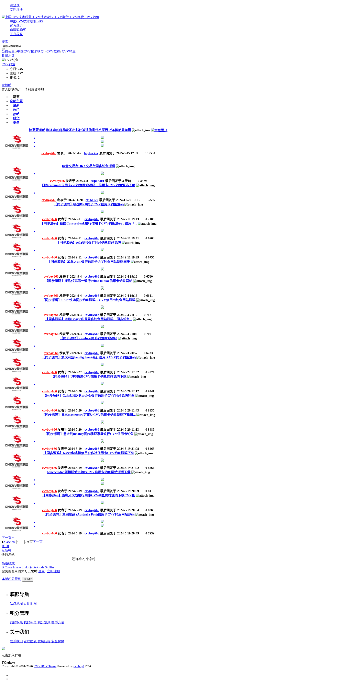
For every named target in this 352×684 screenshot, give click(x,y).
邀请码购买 (18, 30)
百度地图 (30, 603)
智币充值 (57, 622)
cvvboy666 (49, 153)
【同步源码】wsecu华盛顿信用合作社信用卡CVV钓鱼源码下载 (88, 453)
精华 (16, 118)
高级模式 (8, 563)
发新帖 (6, 85)
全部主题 (16, 101)
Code (40, 567)
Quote (32, 567)
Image (17, 567)
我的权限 (16, 622)
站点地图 (16, 603)
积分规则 (44, 622)
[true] (3, 48)
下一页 (38, 542)
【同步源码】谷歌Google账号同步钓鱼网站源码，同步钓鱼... (88, 319)
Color (8, 567)
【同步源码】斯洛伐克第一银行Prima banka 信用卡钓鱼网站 (88, 280)
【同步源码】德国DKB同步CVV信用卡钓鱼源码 (89, 204)
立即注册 (16, 9)
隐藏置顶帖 (37, 130)
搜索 (5, 41)
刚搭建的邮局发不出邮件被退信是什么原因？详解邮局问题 (88, 130)
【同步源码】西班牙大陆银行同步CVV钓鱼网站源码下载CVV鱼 (88, 495)
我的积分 (30, 622)
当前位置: (8, 51)
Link (25, 567)
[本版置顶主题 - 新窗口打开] (159, 130)
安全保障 (57, 641)
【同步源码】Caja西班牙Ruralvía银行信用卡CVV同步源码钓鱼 (88, 395)
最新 (16, 105)
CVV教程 (53, 51)
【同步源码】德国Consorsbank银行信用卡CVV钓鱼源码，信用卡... (88, 223)
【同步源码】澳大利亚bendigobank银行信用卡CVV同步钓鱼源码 (89, 357)
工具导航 (16, 34)
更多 (16, 122)
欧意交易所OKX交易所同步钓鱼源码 (88, 166)
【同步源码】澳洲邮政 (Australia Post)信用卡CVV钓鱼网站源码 (88, 514)
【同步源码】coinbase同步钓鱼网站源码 (88, 338)
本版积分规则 (11, 579)
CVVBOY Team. (45, 666)
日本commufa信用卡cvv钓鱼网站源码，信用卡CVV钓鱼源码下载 (88, 185)
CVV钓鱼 (69, 51)
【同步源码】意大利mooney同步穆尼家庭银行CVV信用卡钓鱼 (89, 434)
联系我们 (16, 641)
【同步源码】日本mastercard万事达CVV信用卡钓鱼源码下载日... (89, 414)
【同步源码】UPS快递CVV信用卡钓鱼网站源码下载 (88, 376)
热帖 (16, 114)
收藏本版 (8, 55)
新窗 (16, 96)
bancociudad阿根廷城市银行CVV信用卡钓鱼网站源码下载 (89, 472)
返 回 (5, 546)
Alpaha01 (97, 181)
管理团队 (30, 641)
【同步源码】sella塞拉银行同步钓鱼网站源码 (88, 242)
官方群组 (16, 25)
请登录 (15, 5)
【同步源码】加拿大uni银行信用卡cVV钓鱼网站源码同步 (88, 261)
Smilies (49, 567)
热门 (16, 109)
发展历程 (44, 641)
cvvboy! (79, 666)
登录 (41, 571)
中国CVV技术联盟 (26, 21)
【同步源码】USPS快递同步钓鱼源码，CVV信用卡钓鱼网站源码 (88, 300)
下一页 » (8, 537)
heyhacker (91, 153)
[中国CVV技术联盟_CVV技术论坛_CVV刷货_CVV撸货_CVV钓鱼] (50, 17)
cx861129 (92, 200)
